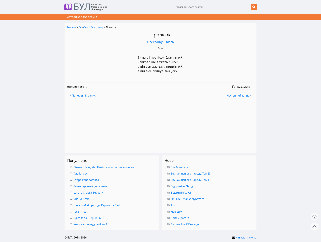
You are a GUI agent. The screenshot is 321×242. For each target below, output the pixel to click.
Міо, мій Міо (82, 199)
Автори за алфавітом (81, 17)
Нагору (314, 226)
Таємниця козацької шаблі (91, 186)
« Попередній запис (83, 95)
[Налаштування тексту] (314, 217)
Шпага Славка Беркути (88, 192)
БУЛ (82, 7)
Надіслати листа (245, 237)
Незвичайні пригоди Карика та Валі (97, 205)
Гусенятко (80, 211)
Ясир (174, 205)
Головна (71, 27)
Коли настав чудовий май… (91, 224)
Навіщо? (176, 211)
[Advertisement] (160, 125)
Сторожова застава (86, 180)
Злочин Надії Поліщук (185, 224)
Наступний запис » (239, 95)
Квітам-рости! (180, 218)
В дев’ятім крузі (181, 192)
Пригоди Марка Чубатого (187, 199)
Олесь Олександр (93, 27)
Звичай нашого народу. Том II (190, 173)
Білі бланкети (179, 167)
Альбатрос (81, 173)
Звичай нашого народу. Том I (190, 180)
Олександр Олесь (160, 42)
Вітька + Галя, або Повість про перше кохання (104, 167)
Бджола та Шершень (87, 218)
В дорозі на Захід (182, 186)
